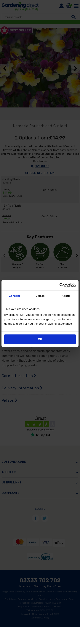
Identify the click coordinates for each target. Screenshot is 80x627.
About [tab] (66, 295)
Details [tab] (40, 295)
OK (40, 339)
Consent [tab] (14, 295)
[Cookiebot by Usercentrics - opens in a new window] (59, 285)
